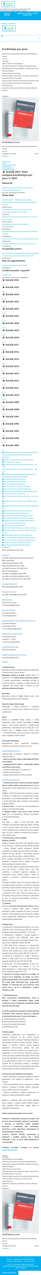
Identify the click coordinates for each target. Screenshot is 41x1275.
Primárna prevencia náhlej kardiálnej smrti (16, 513)
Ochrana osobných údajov (15, 1261)
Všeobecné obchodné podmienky (24, 1259)
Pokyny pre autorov (8, 168)
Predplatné (5, 156)
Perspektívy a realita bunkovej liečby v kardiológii (19, 518)
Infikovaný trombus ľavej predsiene (14, 525)
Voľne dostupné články (9, 165)
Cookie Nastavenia (9, 1273)
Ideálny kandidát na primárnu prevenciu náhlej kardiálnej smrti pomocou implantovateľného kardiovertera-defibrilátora (20, 455)
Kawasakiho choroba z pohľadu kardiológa (17, 489)
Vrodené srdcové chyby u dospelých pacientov (18, 516)
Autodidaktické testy (8, 169)
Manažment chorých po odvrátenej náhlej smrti (18, 511)
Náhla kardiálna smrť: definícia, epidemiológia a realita (20, 491)
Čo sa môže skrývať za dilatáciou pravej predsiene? (19, 537)
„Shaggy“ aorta (6, 275)
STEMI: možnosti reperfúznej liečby (14, 484)
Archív (4, 163)
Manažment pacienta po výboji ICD (14, 494)
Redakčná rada (6, 166)
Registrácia (12, 23)
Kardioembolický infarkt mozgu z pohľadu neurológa (20, 528)
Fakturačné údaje (29, 1261)
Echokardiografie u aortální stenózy (15, 481)
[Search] (39, 38)
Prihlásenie (4, 23)
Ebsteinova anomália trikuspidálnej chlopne (17, 542)
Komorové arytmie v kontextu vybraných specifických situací (20, 239)
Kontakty (9, 1259)
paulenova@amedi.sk (9, 1150)
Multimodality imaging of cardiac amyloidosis (18, 535)
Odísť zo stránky (7, 14)
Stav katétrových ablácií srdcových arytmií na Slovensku (19, 243)
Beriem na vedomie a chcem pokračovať (27, 14)
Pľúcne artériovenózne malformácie (15, 479)
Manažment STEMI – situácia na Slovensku (17, 486)
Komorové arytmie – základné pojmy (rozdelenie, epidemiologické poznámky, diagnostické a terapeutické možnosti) (19, 202)
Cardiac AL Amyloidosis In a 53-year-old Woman (18, 459)
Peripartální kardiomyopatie (12, 462)
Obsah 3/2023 (6, 162)
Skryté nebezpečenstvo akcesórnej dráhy (14, 265)
